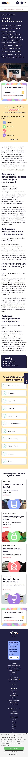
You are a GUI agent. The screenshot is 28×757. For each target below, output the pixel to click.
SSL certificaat (14, 677)
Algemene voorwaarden (14, 700)
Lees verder (6, 495)
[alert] (14, 745)
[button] (14, 754)
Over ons (14, 691)
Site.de (14, 722)
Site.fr (14, 724)
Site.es (14, 729)
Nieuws (14, 693)
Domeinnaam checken (14, 665)
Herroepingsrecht (14, 704)
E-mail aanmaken (14, 675)
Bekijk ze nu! (13, 139)
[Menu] (25, 2)
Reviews (14, 698)
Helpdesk (14, 711)
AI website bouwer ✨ (14, 679)
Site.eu (14, 726)
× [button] (26, 733)
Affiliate (14, 684)
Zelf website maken (14, 682)
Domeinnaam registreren (14, 668)
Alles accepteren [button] (14, 748)
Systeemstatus (14, 695)
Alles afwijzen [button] (14, 751)
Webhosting (14, 672)
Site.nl (14, 719)
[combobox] (14, 657)
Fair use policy (14, 702)
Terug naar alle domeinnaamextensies (13, 9)
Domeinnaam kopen (14, 670)
